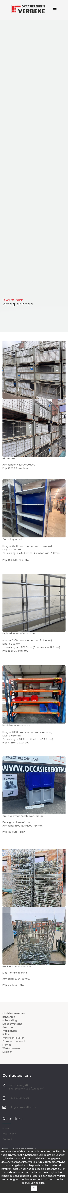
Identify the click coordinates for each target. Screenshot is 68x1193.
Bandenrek (8, 1017)
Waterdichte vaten (13, 1037)
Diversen (7, 1051)
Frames (6, 1044)
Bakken (6, 1034)
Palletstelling (9, 1020)
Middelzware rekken (13, 1013)
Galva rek (7, 1027)
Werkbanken (9, 1031)
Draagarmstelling (12, 1024)
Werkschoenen (11, 1048)
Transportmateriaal (13, 1041)
